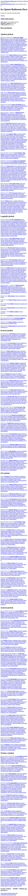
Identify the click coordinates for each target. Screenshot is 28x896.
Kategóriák (7, 4)
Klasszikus (15, 1)
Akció (3, 1)
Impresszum (13, 894)
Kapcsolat (8, 894)
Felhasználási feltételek (6, 893)
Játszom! (3, 15)
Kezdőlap (3, 4)
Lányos (22, 1)
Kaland (9, 1)
